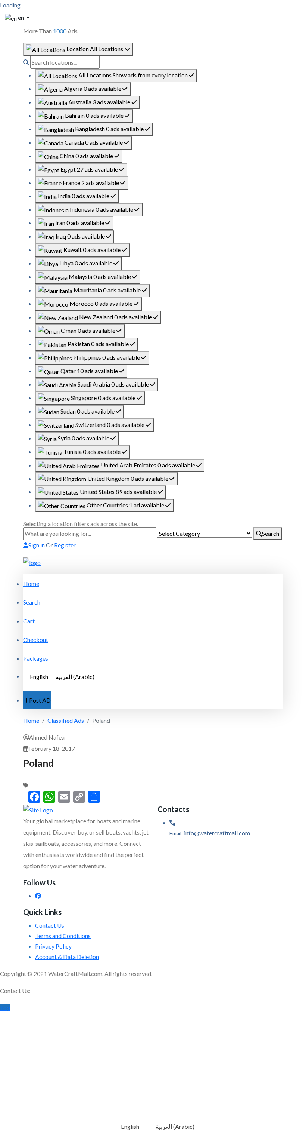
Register (65, 545)
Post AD (40, 700)
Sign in (36, 545)
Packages (35, 658)
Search (270, 533)
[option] (116, 75)
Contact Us (49, 925)
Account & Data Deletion (67, 956)
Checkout (35, 639)
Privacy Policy (53, 946)
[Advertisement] (153, 1065)
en (21, 17)
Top (5, 1007)
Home (31, 583)
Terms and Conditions (63, 935)
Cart (29, 620)
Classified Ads (65, 720)
